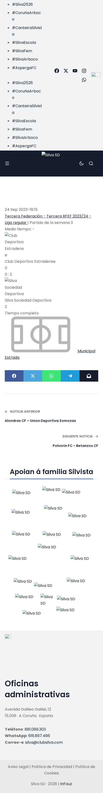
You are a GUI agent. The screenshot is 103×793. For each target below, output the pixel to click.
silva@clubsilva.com (44, 742)
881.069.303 (35, 729)
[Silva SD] (51, 164)
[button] (22, 74)
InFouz (66, 784)
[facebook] (56, 70)
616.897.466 (39, 735)
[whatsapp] (84, 79)
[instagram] (84, 70)
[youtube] (75, 70)
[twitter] (65, 70)
